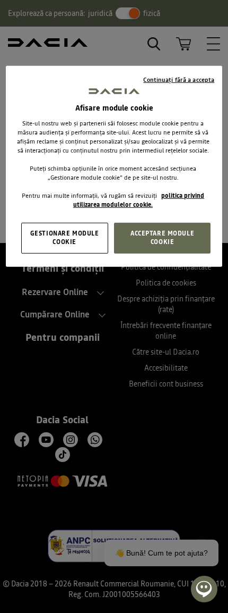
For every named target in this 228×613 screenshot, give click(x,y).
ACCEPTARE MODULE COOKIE (162, 237)
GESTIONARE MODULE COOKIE (64, 237)
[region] (114, 166)
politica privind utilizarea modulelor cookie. (138, 200)
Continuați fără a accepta (178, 79)
